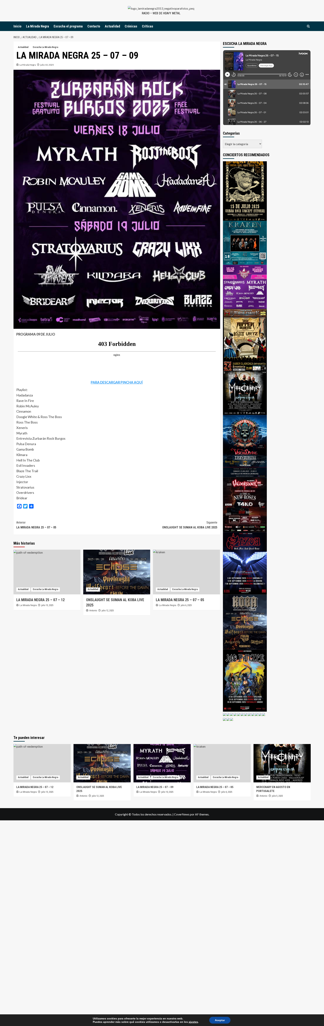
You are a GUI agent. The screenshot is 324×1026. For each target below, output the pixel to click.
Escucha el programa (68, 26)
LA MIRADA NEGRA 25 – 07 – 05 (36, 525)
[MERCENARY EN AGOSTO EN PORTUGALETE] (282, 763)
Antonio (93, 610)
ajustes (193, 1021)
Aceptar (220, 1020)
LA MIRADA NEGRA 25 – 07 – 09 (154, 787)
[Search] (308, 26)
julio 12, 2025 (108, 610)
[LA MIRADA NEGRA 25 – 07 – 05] (186, 572)
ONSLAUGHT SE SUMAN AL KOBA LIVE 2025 (189, 525)
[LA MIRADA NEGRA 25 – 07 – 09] (162, 763)
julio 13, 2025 (47, 605)
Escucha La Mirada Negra (45, 47)
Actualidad (112, 26)
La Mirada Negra (37, 26)
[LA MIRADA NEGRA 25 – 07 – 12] (47, 572)
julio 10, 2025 (47, 64)
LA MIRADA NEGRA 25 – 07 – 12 (40, 600)
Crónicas (131, 26)
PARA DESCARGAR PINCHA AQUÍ (117, 382)
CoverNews (181, 814)
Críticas (147, 26)
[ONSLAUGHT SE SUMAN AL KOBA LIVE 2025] (116, 572)
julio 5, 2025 (277, 796)
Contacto (93, 26)
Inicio (17, 26)
